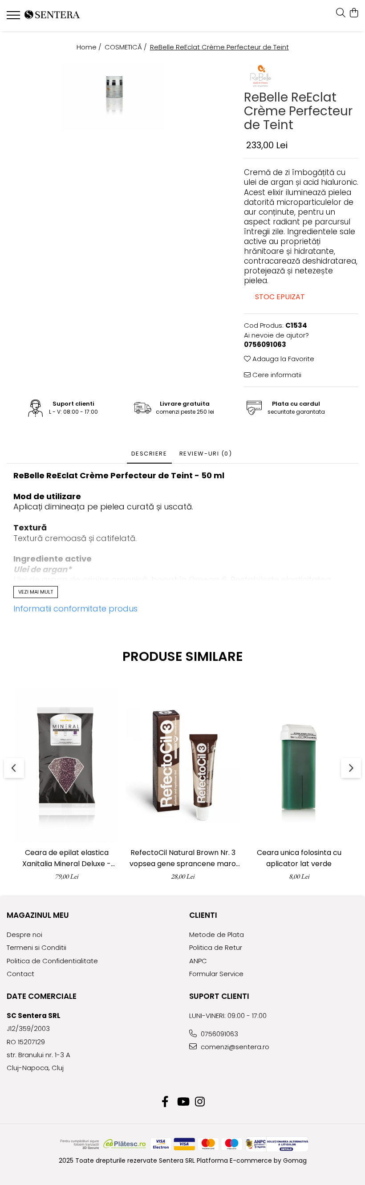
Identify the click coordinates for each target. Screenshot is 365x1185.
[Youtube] (183, 1102)
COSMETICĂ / (127, 47)
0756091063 (218, 1033)
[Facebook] (165, 1102)
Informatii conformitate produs (75, 608)
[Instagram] (200, 1102)
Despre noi (24, 934)
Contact (20, 973)
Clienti (203, 915)
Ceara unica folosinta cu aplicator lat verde (299, 858)
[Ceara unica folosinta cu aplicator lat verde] (299, 765)
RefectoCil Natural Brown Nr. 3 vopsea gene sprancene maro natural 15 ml (183, 858)
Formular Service (216, 973)
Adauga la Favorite (282, 358)
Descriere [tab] (149, 453)
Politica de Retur (215, 947)
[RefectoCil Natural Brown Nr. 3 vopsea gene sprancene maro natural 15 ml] (183, 765)
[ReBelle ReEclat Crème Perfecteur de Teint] (113, 97)
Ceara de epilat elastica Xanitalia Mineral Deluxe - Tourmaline (66, 858)
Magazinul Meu (38, 915)
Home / (90, 47)
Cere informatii (276, 374)
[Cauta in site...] (340, 13)
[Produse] (14, 17)
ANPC (198, 960)
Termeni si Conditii (36, 947)
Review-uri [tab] (205, 453)
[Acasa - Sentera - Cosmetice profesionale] (60, 15)
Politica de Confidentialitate (52, 960)
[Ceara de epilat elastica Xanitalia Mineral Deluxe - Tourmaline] (66, 765)
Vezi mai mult (35, 591)
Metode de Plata (216, 934)
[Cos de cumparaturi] (353, 13)
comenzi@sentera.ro (234, 1046)
